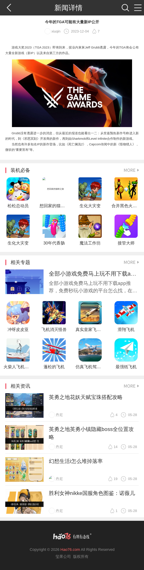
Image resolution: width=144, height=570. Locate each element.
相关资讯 (20, 386)
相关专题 (20, 262)
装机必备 (20, 170)
